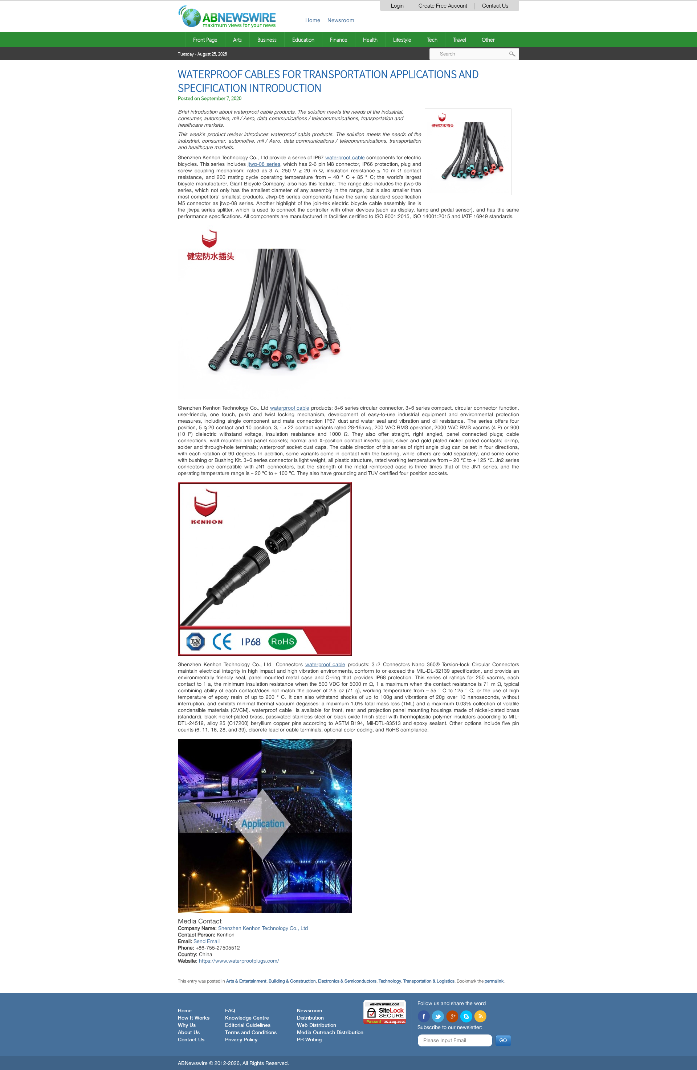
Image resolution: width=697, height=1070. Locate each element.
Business (267, 39)
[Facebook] (423, 1017)
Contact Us (495, 6)
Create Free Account (443, 6)
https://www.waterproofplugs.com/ (239, 961)
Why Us (187, 1025)
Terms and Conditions (251, 1032)
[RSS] (480, 1017)
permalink (494, 981)
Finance (338, 39)
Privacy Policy (241, 1039)
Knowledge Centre (247, 1018)
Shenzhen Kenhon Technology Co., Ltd (263, 928)
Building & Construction (292, 981)
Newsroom (340, 20)
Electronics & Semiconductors (347, 981)
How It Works (193, 1018)
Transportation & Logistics (429, 981)
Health (370, 39)
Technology (390, 981)
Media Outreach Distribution (330, 1032)
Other (488, 39)
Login (397, 6)
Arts (237, 39)
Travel (459, 39)
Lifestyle (402, 39)
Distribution (310, 1018)
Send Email (206, 941)
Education (303, 39)
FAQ (230, 1010)
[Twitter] (438, 1017)
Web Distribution (316, 1025)
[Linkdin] (452, 1017)
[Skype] (466, 1017)
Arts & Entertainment (246, 981)
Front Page (205, 39)
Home (312, 20)
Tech (432, 39)
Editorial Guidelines (247, 1025)
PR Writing (309, 1039)
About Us (189, 1032)
